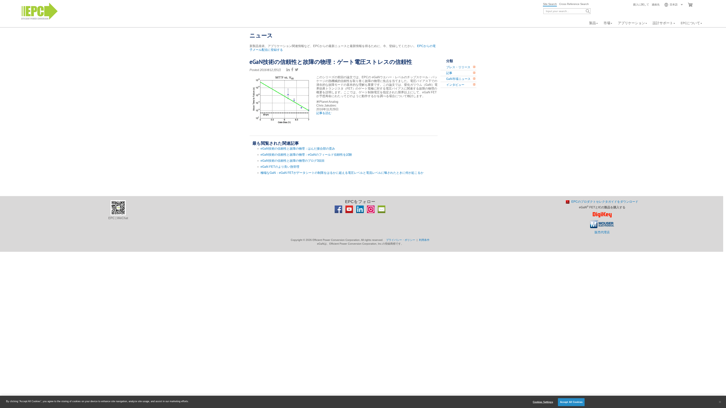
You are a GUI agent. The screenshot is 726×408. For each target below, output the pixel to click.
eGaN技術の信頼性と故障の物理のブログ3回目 (293, 160)
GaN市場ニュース (458, 78)
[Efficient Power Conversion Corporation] (39, 11)
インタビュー (455, 84)
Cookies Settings (543, 402)
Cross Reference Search (574, 3)
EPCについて (690, 23)
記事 (449, 73)
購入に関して (641, 4)
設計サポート (663, 23)
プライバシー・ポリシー (400, 239)
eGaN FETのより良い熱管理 (280, 166)
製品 (592, 23)
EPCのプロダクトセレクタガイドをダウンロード (604, 201)
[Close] (720, 402)
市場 (606, 23)
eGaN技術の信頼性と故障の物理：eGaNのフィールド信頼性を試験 (306, 154)
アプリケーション (631, 23)
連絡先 (656, 4)
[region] (363, 402)
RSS (474, 67)
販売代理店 (602, 232)
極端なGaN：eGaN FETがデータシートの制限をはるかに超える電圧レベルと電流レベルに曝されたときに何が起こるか (342, 172)
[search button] (587, 11)
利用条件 (424, 239)
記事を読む (323, 113)
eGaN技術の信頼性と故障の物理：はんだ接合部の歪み (298, 148)
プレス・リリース (458, 67)
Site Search (550, 3)
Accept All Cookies (571, 402)
